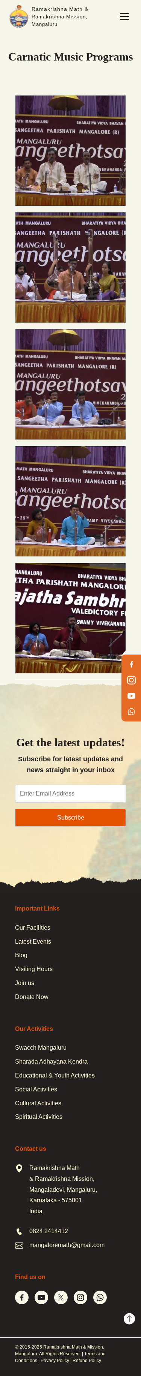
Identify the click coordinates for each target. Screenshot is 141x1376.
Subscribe (70, 817)
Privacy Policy (55, 1360)
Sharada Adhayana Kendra (51, 1061)
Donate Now (32, 997)
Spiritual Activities (38, 1117)
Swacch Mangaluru (41, 1047)
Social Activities (36, 1089)
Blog (21, 955)
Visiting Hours (34, 969)
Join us (24, 983)
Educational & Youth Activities (55, 1075)
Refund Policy (87, 1360)
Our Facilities (32, 927)
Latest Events (33, 941)
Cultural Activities (38, 1103)
